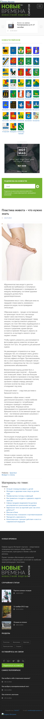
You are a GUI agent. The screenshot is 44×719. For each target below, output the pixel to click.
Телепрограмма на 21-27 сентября (26, 26)
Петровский (28, 77)
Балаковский (28, 120)
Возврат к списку (8, 475)
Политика (6, 642)
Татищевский (36, 55)
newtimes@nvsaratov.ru (35, 710)
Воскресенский (36, 110)
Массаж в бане (12, 512)
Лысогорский (36, 88)
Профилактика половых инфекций (19, 496)
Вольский (5, 120)
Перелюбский (36, 77)
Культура (26, 642)
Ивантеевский (36, 99)
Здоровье (13, 472)
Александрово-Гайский (20, 132)
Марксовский (28, 88)
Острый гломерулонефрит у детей (19, 489)
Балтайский (13, 120)
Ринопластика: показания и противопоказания (24, 514)
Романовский (36, 66)
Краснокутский (13, 99)
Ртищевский (28, 66)
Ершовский (5, 110)
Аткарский (5, 131)
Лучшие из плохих (20, 622)
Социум (18, 646)
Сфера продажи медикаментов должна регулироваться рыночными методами (21, 504)
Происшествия (8, 646)
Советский (5, 66)
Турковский (28, 55)
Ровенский (5, 77)
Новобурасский (20, 88)
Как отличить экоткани (10, 694)
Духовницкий (20, 110)
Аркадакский (13, 131)
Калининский (28, 99)
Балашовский (20, 120)
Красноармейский (20, 99)
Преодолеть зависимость (16, 517)
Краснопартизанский (5, 99)
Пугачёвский (13, 77)
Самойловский (20, 66)
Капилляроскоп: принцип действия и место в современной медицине (23, 520)
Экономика (16, 642)
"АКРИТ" (16, 710)
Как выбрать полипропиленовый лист (15, 686)
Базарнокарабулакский (36, 120)
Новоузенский (13, 88)
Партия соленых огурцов (22, 590)
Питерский (20, 77)
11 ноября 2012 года (20, 606)
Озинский (5, 88)
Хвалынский (13, 55)
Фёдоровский (20, 55)
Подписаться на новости (12, 665)
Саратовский (13, 66)
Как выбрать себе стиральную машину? (16, 678)
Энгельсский (5, 55)
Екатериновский (13, 110)
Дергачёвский (28, 110)
